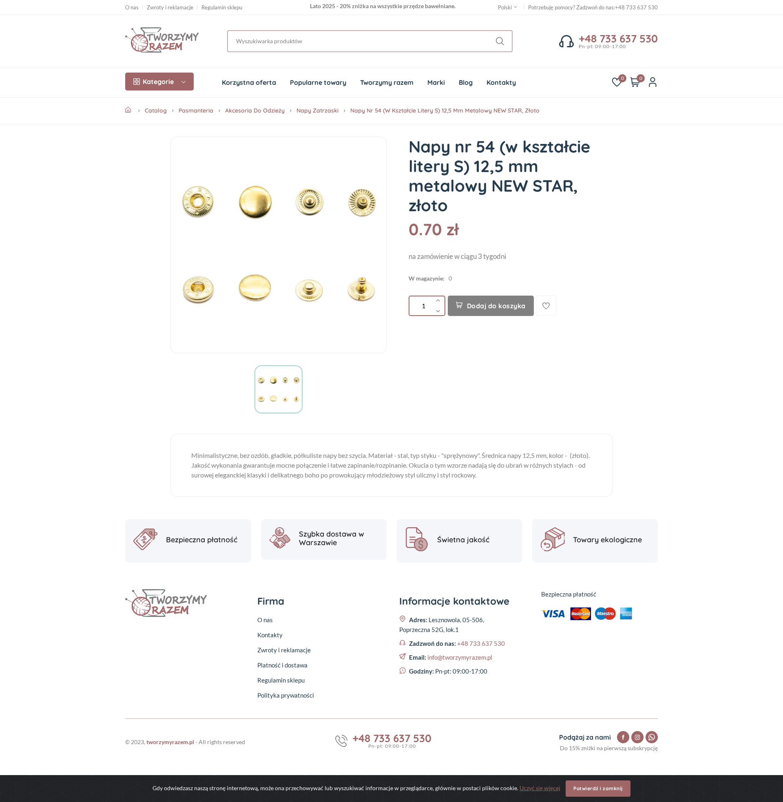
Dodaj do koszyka (496, 306)
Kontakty (501, 82)
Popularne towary (318, 82)
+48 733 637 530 (636, 7)
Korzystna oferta (249, 82)
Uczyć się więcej (540, 787)
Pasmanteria (196, 110)
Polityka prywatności (285, 695)
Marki (436, 82)
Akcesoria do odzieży (255, 110)
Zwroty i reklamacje (170, 7)
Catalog (156, 110)
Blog (466, 82)
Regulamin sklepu (221, 7)
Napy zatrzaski (317, 110)
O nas (132, 7)
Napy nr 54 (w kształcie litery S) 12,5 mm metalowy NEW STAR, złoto (445, 110)
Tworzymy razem (387, 82)
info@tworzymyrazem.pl (459, 657)
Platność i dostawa (282, 665)
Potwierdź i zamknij (598, 788)
